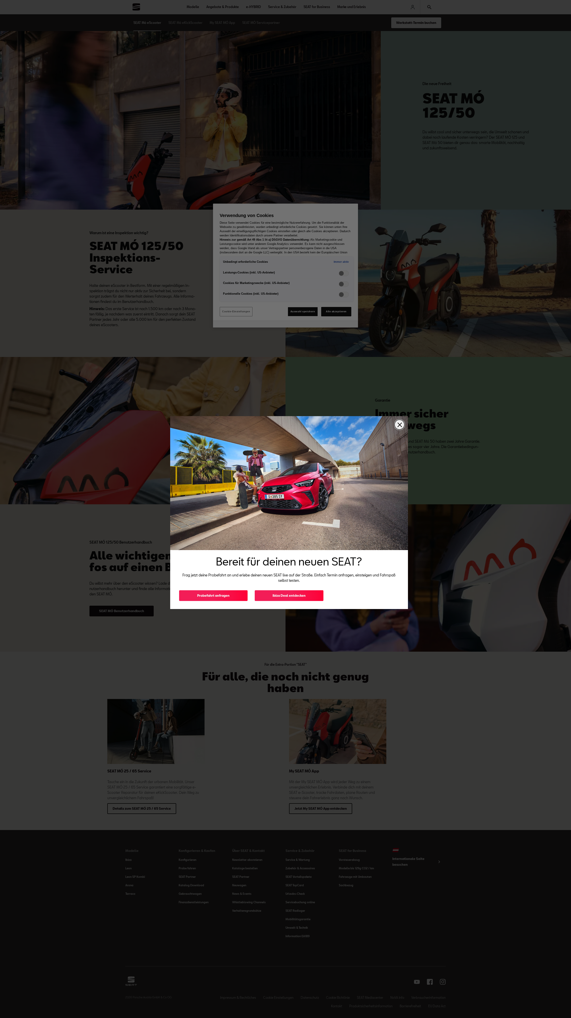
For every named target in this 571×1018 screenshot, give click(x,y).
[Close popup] (399, 425)
